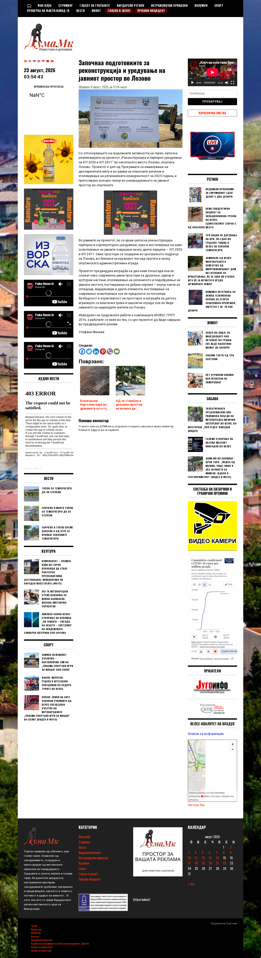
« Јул (191, 884)
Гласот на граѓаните (95, 5)
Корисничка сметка (212, 113)
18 (196, 863)
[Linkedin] (96, 351)
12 (203, 857)
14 (217, 857)
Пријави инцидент (151, 11)
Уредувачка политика (41, 940)
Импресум (36, 933)
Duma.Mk (28, 468)
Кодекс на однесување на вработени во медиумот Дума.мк (60, 943)
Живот (96, 11)
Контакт (35, 936)
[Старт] (192, 82)
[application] (212, 72)
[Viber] (110, 351)
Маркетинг (36, 929)
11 (196, 857)
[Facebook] (82, 351)
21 (217, 863)
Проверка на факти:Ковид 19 (48, 11)
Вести (80, 11)
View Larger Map (196, 805)
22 (224, 863)
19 (203, 863)
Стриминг (65, 5)
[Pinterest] (103, 351)
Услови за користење (41, 950)
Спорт (218, 5)
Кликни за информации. (206, 734)
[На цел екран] (232, 82)
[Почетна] (29, 5)
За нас (34, 925)
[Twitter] (89, 351)
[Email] (117, 351)
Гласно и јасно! (119, 11)
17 (189, 863)
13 (210, 857)
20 (210, 863)
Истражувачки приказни (169, 5)
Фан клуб (44, 5)
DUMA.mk (37, 468)
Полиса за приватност (42, 947)
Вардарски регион (130, 5)
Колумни (201, 5)
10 (189, 857)
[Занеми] (227, 82)
